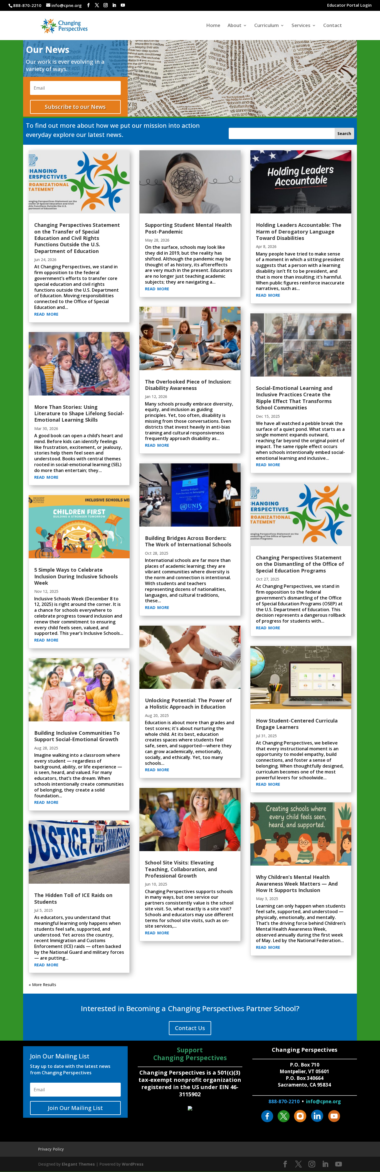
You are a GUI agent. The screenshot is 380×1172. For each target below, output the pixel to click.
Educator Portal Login (349, 5)
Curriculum (266, 25)
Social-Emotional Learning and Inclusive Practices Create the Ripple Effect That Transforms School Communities (294, 398)
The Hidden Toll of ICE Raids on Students (73, 898)
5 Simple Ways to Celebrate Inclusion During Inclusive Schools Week (76, 576)
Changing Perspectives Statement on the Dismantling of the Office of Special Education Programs (300, 564)
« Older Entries (42, 984)
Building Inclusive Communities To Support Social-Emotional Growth (77, 736)
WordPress (133, 1164)
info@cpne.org (323, 1101)
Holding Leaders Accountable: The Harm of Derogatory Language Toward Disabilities (298, 231)
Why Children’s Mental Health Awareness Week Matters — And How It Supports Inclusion (297, 883)
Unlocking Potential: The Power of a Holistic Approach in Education (188, 703)
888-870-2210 (284, 1101)
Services (301, 25)
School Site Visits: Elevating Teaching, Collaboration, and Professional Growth (181, 869)
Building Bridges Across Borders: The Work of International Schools (188, 541)
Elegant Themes (78, 1164)
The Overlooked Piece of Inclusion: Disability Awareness (188, 384)
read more (46, 313)
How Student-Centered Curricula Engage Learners (297, 723)
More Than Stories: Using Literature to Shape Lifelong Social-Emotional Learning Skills (79, 413)
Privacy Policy (51, 1149)
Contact (332, 25)
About (234, 25)
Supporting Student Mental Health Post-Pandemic (188, 228)
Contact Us (190, 1028)
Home (213, 25)
